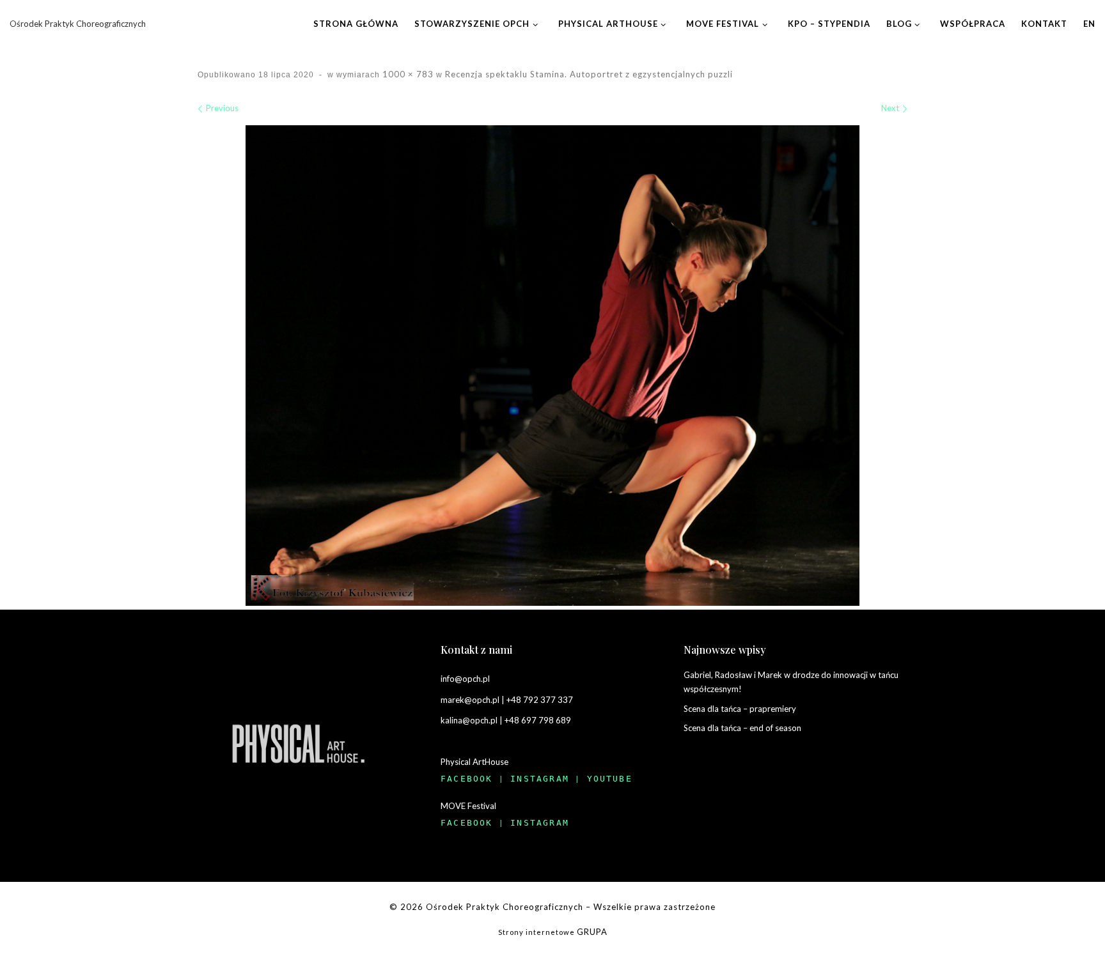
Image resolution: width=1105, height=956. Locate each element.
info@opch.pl (465, 679)
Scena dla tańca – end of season (742, 728)
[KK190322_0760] (552, 365)
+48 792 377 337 (539, 700)
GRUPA (592, 932)
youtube (609, 778)
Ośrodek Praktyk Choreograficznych (504, 907)
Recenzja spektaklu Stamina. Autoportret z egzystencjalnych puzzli (588, 74)
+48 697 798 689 (538, 720)
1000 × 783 (407, 74)
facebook (467, 778)
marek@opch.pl (470, 700)
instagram (539, 778)
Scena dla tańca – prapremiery (740, 709)
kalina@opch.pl (469, 720)
